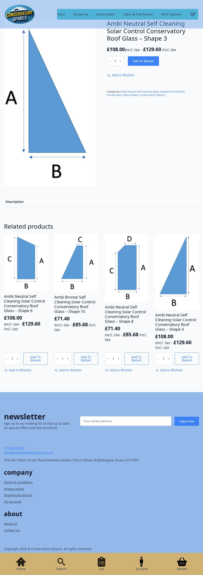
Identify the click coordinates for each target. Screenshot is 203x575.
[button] (120, 75)
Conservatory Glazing (152, 95)
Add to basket (143, 61)
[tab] (14, 202)
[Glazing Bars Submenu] (117, 15)
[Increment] (120, 61)
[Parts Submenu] (67, 15)
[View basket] (193, 14)
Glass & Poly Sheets (138, 14)
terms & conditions (18, 482)
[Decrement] (110, 61)
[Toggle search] (61, 562)
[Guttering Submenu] (90, 15)
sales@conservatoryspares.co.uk (28, 452)
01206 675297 (14, 448)
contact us (12, 530)
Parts (61, 14)
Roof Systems (171, 14)
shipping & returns (18, 495)
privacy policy (14, 489)
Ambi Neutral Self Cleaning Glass (140, 91)
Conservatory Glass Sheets (122, 95)
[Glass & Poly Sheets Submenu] (154, 15)
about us (10, 524)
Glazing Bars (105, 14)
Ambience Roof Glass (172, 91)
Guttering (80, 14)
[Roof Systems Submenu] (183, 15)
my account (12, 502)
